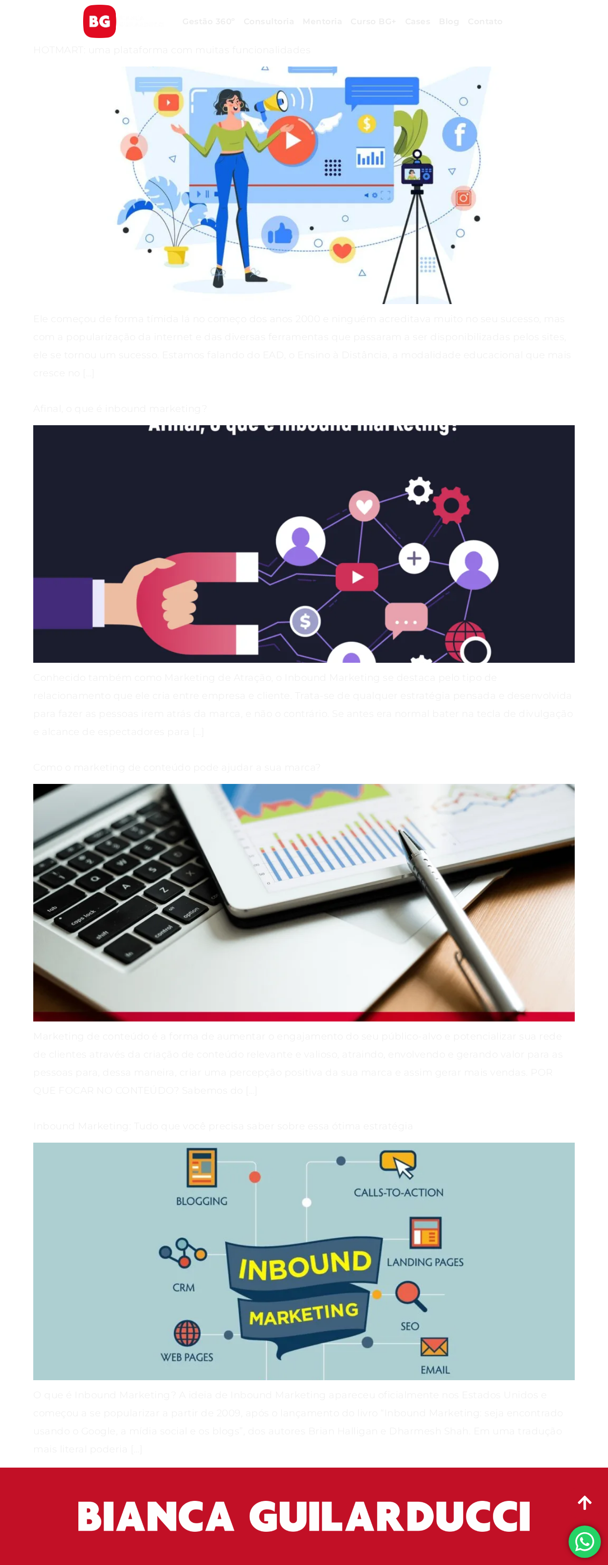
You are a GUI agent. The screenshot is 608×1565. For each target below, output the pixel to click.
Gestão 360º (208, 21)
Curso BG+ (374, 21)
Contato (485, 21)
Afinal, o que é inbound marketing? (120, 408)
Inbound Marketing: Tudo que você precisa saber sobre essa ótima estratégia (223, 1126)
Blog (449, 21)
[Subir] (585, 1503)
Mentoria (322, 21)
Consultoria (269, 21)
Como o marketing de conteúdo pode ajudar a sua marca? (177, 767)
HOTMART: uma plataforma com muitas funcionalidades (172, 50)
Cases (418, 21)
